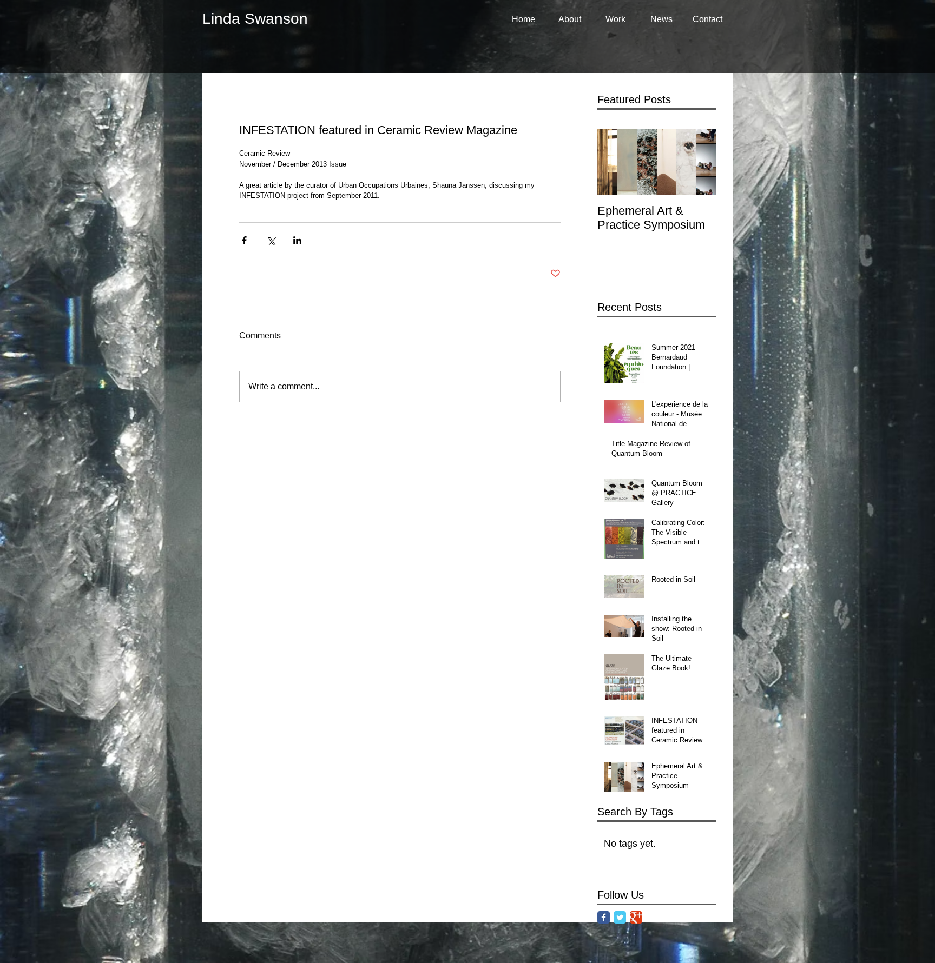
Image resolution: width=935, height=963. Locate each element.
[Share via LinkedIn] (297, 240)
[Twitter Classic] (620, 917)
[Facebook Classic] (603, 917)
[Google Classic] (636, 917)
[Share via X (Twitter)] (271, 240)
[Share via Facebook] (244, 240)
